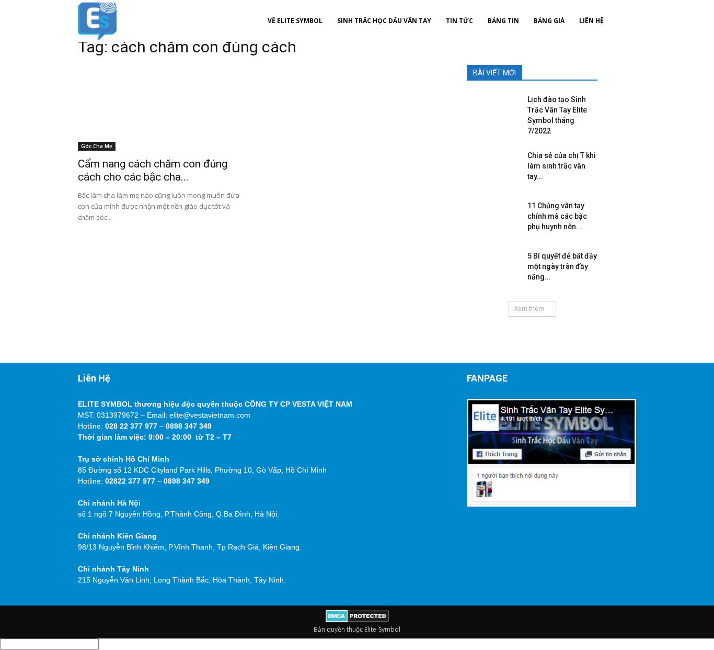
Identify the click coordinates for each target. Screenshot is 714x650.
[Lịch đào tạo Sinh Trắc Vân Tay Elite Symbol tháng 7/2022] (490, 110)
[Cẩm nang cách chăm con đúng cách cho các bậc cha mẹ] (162, 109)
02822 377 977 (130, 481)
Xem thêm (529, 308)
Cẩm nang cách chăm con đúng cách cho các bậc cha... (152, 170)
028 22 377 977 (131, 426)
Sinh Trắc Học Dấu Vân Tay (384, 20)
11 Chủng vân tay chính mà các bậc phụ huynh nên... (557, 216)
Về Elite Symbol (295, 20)
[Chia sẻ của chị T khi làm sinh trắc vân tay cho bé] (490, 166)
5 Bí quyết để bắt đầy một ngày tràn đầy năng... (562, 266)
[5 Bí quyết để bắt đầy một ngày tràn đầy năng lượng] (490, 266)
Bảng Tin (503, 20)
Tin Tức (459, 20)
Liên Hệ (591, 20)
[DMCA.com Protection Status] (357, 619)
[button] (623, 20)
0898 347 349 (189, 426)
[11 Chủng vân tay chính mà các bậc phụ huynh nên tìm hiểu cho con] (490, 216)
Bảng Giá (549, 20)
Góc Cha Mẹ (96, 146)
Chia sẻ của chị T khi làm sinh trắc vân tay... (561, 166)
